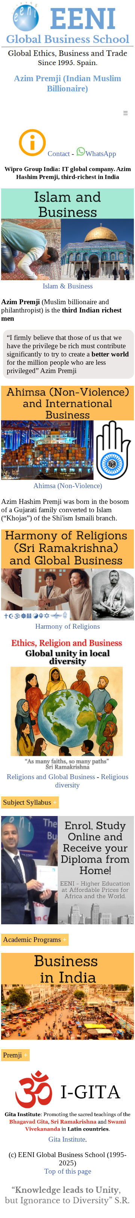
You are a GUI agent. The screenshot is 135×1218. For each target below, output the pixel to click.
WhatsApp (101, 154)
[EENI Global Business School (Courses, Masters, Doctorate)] (68, 66)
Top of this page (67, 1171)
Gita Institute (66, 1139)
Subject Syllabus (27, 802)
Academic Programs (32, 939)
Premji (12, 1055)
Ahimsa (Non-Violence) (67, 486)
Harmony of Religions (67, 626)
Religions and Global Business (51, 777)
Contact (59, 154)
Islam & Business (68, 286)
